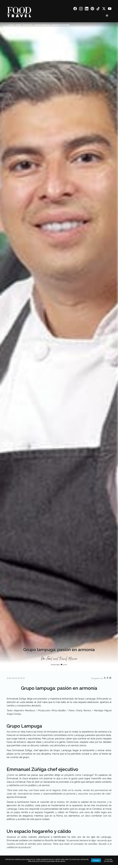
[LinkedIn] (86, 9)
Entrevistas (28, 25)
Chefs (18, 25)
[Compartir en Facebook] (107, 678)
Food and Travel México (62, 659)
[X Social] (104, 9)
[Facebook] (75, 9)
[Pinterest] (92, 9)
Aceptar (96, 860)
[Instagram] (81, 9)
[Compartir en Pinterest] (110, 678)
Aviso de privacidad (108, 860)
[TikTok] (98, 9)
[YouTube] (109, 9)
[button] (107, 15)
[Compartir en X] (105, 678)
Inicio (11, 25)
